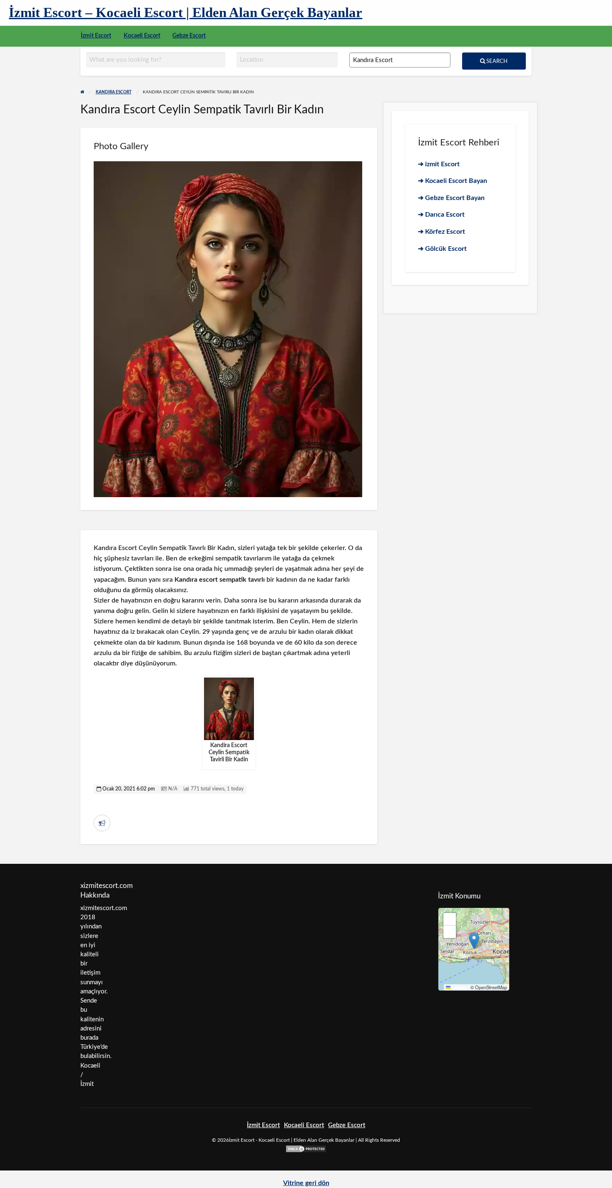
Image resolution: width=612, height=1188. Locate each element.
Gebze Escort (189, 36)
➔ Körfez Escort (441, 231)
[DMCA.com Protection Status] (306, 1148)
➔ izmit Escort (439, 164)
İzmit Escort (96, 36)
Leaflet (458, 987)
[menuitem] (96, 36)
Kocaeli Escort (142, 36)
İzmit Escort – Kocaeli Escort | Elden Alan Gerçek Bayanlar (185, 12)
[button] (474, 940)
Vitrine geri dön (306, 1183)
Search (496, 61)
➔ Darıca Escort (441, 214)
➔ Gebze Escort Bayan (451, 198)
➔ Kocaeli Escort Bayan (452, 181)
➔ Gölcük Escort (442, 248)
